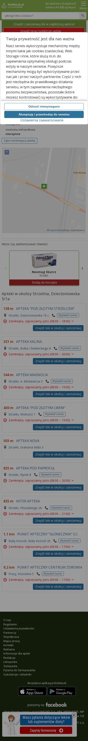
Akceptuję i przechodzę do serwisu (44, 114)
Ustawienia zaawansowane (41, 120)
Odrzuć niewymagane (44, 106)
